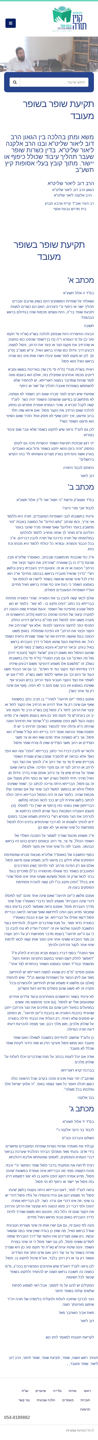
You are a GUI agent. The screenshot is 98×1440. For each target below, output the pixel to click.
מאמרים (68, 1400)
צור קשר (24, 1400)
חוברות (85, 1400)
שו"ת (25, 1391)
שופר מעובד (79, 1364)
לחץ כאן (52, 1337)
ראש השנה (80, 1358)
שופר (66, 1358)
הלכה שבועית (46, 1400)
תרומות (85, 1409)
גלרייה (57, 1391)
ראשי (87, 1391)
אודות (72, 1391)
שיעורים (40, 1391)
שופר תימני (31, 1358)
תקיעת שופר (51, 1358)
